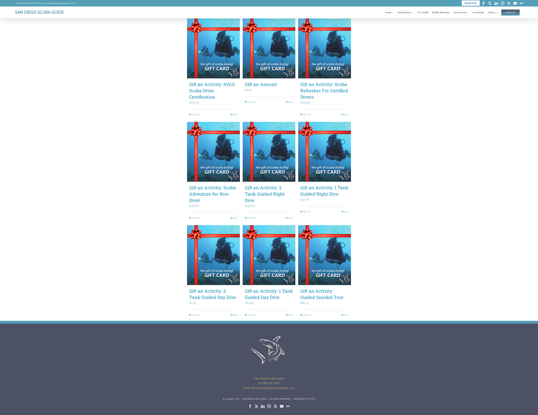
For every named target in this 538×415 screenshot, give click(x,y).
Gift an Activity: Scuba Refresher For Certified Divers (324, 90)
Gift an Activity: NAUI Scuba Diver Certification (212, 90)
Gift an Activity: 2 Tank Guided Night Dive (265, 194)
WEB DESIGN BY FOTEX (304, 398)
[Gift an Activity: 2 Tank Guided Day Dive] (213, 255)
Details (235, 114)
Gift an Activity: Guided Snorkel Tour (322, 294)
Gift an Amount (261, 84)
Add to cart (195, 114)
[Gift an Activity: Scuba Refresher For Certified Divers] (324, 48)
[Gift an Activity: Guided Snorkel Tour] (324, 255)
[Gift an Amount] (269, 48)
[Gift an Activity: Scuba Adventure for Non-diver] (213, 152)
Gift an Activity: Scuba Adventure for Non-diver (212, 194)
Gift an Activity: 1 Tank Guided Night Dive (324, 191)
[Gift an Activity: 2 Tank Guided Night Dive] (269, 152)
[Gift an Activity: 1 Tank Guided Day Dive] (269, 255)
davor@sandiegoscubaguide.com (59, 3)
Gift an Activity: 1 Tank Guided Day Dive (269, 294)
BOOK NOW (471, 3)
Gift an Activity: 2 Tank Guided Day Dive (212, 294)
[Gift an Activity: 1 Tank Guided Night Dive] (324, 152)
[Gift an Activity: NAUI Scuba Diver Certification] (213, 48)
